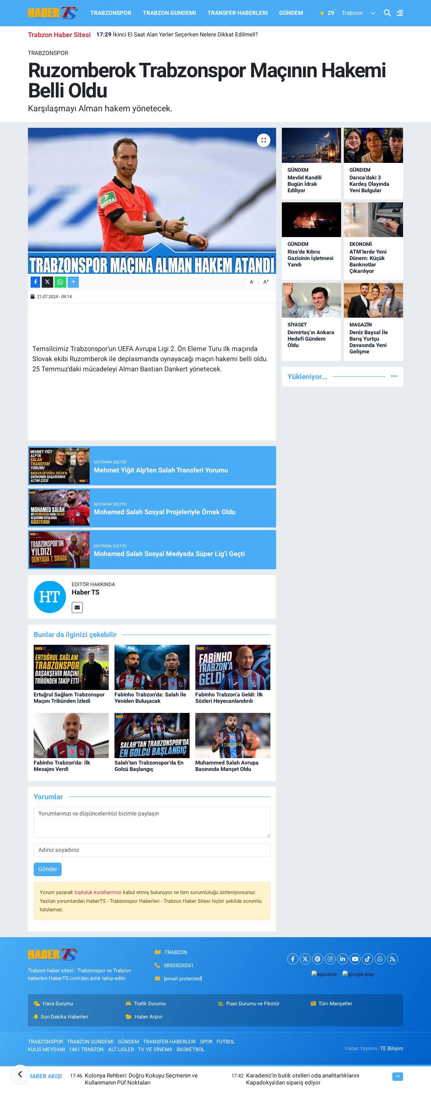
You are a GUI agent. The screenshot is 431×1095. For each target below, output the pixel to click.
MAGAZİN (361, 325)
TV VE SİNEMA (155, 1049)
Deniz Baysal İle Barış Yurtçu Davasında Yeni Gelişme (369, 342)
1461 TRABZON (86, 1049)
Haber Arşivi (148, 1017)
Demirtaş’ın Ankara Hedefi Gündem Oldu (311, 338)
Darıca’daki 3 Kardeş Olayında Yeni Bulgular (369, 184)
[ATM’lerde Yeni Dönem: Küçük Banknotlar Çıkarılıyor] (373, 219)
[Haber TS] (50, 596)
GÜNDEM (291, 12)
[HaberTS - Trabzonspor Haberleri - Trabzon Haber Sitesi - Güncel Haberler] (53, 12)
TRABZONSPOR (110, 12)
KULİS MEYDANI (46, 1049)
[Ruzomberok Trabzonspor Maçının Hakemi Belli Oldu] (152, 200)
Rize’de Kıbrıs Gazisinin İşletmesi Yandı (310, 258)
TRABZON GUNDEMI (169, 12)
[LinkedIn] (342, 958)
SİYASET (297, 325)
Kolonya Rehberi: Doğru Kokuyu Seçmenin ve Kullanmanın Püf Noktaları (141, 1079)
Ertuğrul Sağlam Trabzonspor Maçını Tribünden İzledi (69, 697)
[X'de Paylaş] (47, 282)
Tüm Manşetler (335, 1004)
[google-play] (358, 974)
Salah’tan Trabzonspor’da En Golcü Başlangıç (149, 765)
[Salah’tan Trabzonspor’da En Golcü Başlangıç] (152, 734)
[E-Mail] (77, 607)
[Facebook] (292, 958)
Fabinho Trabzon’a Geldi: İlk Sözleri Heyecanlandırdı (229, 697)
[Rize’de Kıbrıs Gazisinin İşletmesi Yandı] (311, 219)
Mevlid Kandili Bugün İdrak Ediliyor (305, 184)
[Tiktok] (367, 958)
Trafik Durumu (150, 1004)
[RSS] (392, 958)
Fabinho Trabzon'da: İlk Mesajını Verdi (62, 765)
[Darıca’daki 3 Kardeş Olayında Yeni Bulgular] (373, 145)
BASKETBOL (190, 1049)
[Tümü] (394, 376)
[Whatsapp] (380, 958)
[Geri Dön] (20, 1075)
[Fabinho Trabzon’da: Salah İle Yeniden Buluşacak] (152, 666)
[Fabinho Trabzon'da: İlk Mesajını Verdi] (71, 734)
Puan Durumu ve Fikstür (252, 1004)
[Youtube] (355, 958)
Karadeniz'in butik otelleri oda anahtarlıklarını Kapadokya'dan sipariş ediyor (302, 1079)
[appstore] (324, 974)
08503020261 (179, 965)
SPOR (206, 1042)
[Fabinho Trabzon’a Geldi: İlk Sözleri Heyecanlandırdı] (232, 666)
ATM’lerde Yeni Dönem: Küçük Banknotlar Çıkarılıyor (368, 262)
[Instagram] (330, 958)
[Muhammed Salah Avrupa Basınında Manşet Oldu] (232, 734)
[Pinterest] (317, 958)
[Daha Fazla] (73, 282)
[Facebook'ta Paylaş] (35, 282)
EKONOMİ (361, 244)
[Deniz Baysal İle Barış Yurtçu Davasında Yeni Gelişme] (373, 300)
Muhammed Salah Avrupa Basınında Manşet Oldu (227, 765)
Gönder (47, 869)
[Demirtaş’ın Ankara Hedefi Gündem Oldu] (311, 300)
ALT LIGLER (121, 1049)
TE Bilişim (391, 1048)
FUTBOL (226, 1042)
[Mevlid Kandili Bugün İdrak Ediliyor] (311, 145)
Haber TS (85, 592)
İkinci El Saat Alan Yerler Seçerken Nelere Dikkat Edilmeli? (177, 34)
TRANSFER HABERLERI (237, 12)
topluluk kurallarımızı (98, 892)
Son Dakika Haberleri (64, 1017)
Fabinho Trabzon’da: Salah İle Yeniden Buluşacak (150, 697)
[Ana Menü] (397, 13)
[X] (305, 958)
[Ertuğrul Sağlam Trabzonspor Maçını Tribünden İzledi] (71, 666)
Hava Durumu (58, 1004)
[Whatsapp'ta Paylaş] (60, 282)
